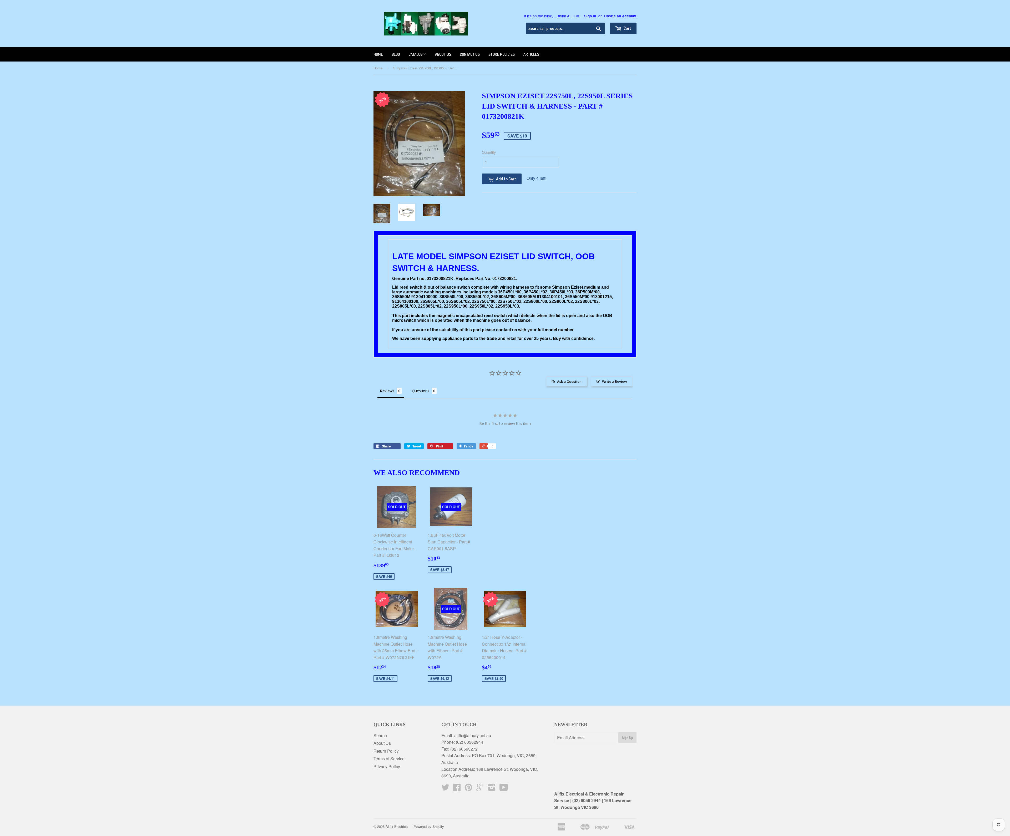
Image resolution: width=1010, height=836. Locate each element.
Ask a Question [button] (569, 381)
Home (378, 54)
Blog (396, 54)
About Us (382, 743)
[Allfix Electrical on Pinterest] (468, 789)
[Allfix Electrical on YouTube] (503, 789)
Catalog (415, 54)
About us (443, 54)
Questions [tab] (420, 390)
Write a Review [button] (614, 381)
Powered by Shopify (428, 826)
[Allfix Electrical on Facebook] (457, 789)
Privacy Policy (386, 766)
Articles (531, 54)
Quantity (489, 152)
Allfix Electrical (397, 826)
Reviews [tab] (387, 390)
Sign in (590, 15)
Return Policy (386, 751)
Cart (627, 28)
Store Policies (501, 54)
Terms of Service (389, 759)
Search (380, 735)
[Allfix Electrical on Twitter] (445, 789)
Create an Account (620, 15)
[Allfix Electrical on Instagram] (492, 789)
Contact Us (470, 54)
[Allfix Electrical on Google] (480, 789)
